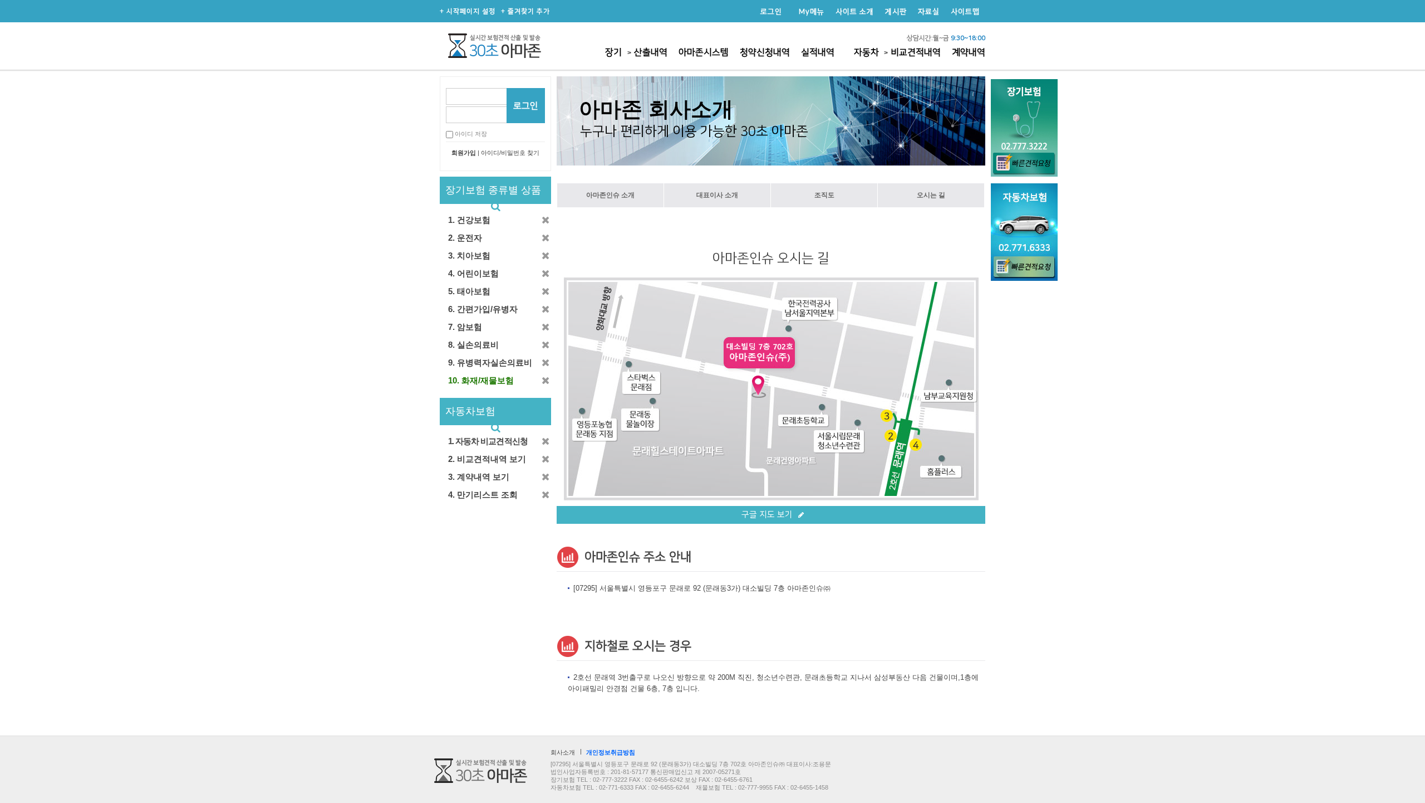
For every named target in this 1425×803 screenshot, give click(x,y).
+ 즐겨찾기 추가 (525, 11)
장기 (613, 52)
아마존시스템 (704, 52)
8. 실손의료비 (473, 344)
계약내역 (968, 52)
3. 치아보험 (469, 255)
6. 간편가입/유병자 (483, 309)
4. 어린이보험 (473, 273)
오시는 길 (931, 195)
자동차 (867, 52)
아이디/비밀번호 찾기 (510, 152)
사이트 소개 (855, 12)
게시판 (896, 12)
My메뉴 (811, 12)
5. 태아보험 (469, 291)
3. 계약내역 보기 (478, 476)
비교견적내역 (916, 52)
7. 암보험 (465, 327)
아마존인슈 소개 (610, 195)
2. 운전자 (465, 237)
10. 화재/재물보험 (481, 380)
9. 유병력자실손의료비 (490, 362)
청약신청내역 (765, 52)
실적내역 (817, 52)
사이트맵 (965, 12)
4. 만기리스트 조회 (483, 494)
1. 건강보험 (469, 220)
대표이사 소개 (717, 195)
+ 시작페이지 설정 (467, 11)
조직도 (824, 195)
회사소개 (563, 752)
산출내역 (650, 52)
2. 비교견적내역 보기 (487, 459)
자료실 (929, 12)
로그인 (771, 12)
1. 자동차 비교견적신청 (488, 441)
